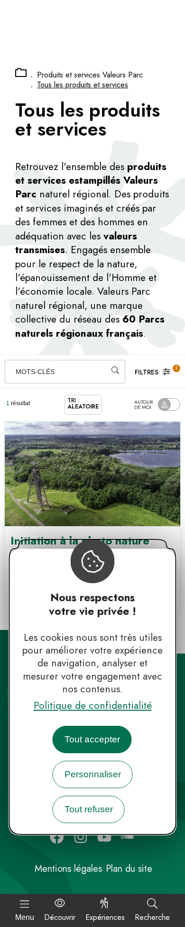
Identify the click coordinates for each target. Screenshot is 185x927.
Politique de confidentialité (93, 705)
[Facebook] (57, 837)
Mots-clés (35, 371)
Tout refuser (89, 809)
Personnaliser (93, 774)
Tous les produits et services (82, 84)
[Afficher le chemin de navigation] (21, 73)
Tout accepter (92, 739)
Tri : (83, 403)
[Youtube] (104, 837)
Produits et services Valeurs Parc (90, 74)
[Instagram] (81, 837)
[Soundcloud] (128, 837)
